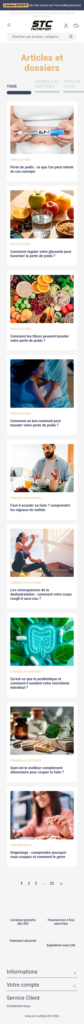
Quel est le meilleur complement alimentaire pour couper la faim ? (37, 770)
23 (52, 883)
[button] (66, 25)
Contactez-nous (18, 1006)
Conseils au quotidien (47, 83)
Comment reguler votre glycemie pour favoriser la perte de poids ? (40, 254)
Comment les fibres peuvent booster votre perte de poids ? (39, 338)
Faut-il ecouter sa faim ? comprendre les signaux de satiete (40, 507)
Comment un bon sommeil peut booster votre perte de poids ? (35, 423)
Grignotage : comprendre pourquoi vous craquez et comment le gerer (38, 855)
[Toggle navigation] (9, 24)
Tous (12, 86)
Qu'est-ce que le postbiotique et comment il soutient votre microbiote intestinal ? (39, 683)
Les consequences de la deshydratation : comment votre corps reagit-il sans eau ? (41, 594)
